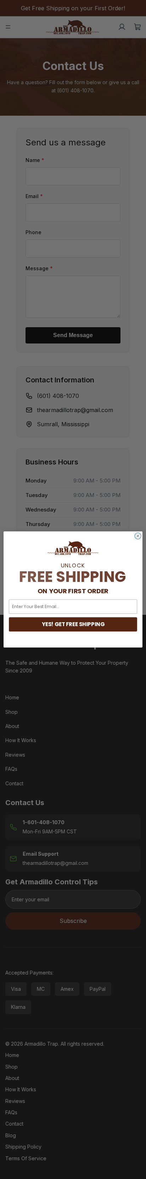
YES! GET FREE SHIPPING (73, 624)
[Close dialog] (138, 536)
